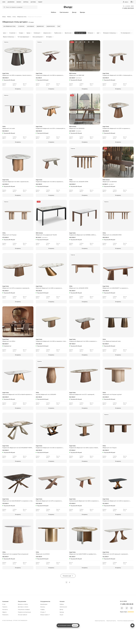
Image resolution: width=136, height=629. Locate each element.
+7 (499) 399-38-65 (126, 604)
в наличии (21, 26)
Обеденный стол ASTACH (43, 554)
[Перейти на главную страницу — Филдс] (68, 7)
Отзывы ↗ (43, 612)
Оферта (4, 612)
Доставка (33, 2)
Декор (74, 12)
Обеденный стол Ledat (8, 128)
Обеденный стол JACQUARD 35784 (112, 234)
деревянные (40, 26)
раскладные (30, 26)
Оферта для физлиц (100, 620)
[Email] (131, 608)
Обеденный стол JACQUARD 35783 (78, 288)
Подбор (40, 2)
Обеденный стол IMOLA (8, 341)
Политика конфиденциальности (125, 620)
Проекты (4, 607)
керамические (51, 26)
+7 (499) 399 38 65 (128, 8)
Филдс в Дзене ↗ (45, 614)
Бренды (82, 12)
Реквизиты (5, 614)
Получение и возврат (24, 609)
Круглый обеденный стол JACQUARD (46, 394)
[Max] (122, 608)
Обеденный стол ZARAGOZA (76, 128)
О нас (3, 604)
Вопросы (25, 2)
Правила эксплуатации (24, 612)
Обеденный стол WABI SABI (76, 75)
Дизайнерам (11, 2)
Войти (126, 2)
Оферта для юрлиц (111, 620)
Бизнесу (19, 2)
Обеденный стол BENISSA (110, 181)
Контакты (5, 609)
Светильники (64, 12)
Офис (3, 2)
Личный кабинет (22, 614)
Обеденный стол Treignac (110, 447)
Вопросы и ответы (23, 604)
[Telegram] (126, 608)
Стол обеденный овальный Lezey (112, 341)
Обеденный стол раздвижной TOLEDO (46, 234)
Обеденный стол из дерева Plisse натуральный (15, 554)
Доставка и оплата (23, 607)
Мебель (53, 12)
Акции (61, 614)
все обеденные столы (9, 26)
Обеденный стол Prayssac (9, 234)
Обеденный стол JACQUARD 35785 (78, 181)
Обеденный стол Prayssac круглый (112, 394)
